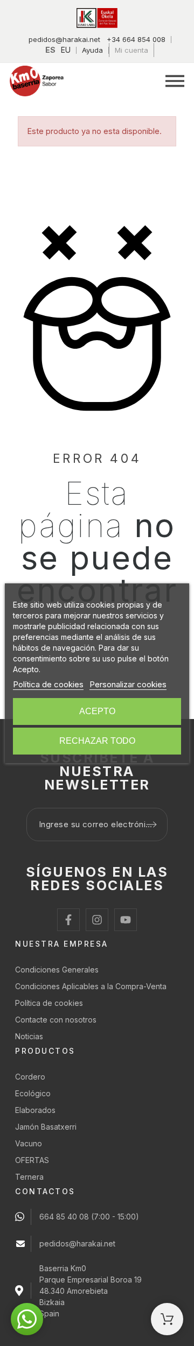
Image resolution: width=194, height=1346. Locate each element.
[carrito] (167, 1319)
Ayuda (92, 50)
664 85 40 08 (64, 1216)
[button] (174, 81)
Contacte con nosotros (55, 1019)
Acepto (97, 711)
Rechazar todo (97, 740)
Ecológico (33, 1093)
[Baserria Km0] (37, 81)
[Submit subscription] (151, 824)
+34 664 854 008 (136, 39)
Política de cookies (49, 1002)
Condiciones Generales (57, 969)
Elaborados (35, 1110)
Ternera (29, 1176)
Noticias (29, 1036)
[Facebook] (68, 919)
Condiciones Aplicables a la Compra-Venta (91, 986)
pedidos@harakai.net (64, 39)
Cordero (30, 1076)
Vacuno (28, 1143)
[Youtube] (125, 919)
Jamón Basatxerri (46, 1126)
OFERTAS (32, 1160)
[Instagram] (97, 919)
